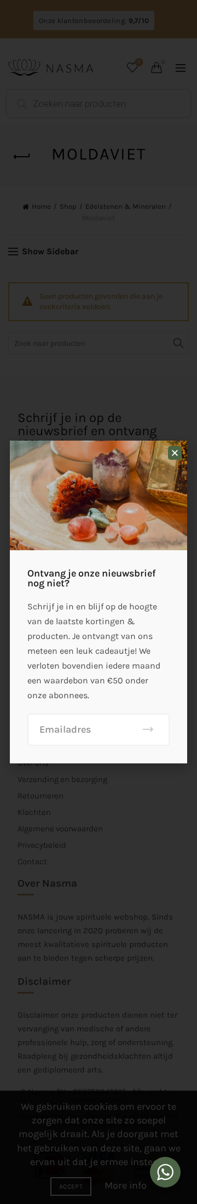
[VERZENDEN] (148, 730)
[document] (98, 602)
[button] (175, 453)
